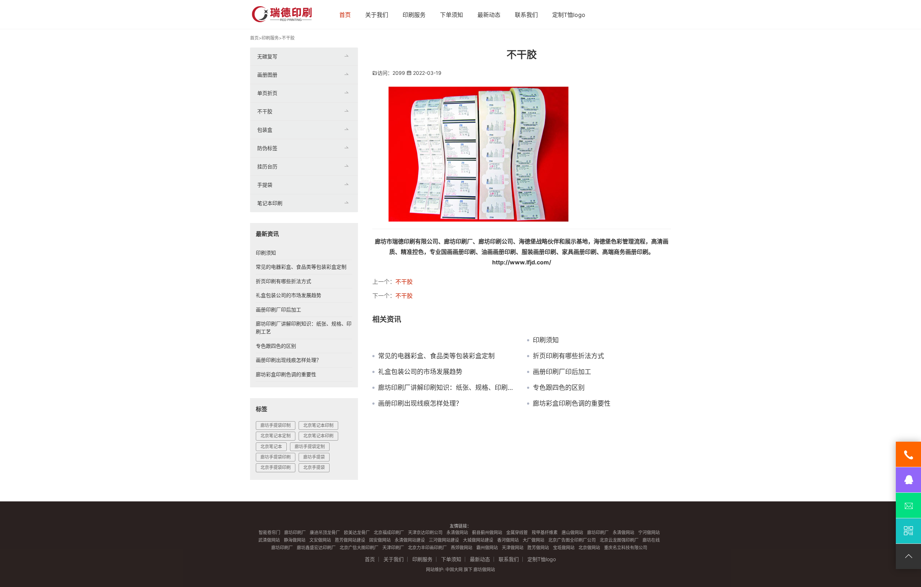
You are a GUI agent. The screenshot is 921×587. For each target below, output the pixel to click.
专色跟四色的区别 (559, 387)
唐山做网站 (572, 532)
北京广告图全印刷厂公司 (572, 540)
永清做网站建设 (410, 540)
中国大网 (454, 569)
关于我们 (376, 14)
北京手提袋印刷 (275, 467)
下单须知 (451, 14)
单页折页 (267, 93)
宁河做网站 (649, 532)
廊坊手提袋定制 (310, 446)
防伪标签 (267, 148)
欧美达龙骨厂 (357, 532)
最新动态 (488, 14)
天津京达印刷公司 (425, 532)
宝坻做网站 (564, 547)
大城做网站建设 (478, 540)
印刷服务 (414, 14)
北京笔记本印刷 (318, 435)
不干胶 (288, 38)
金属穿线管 (517, 532)
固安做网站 (380, 540)
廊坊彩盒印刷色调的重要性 (572, 403)
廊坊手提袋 (314, 457)
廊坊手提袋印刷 (275, 457)
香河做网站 (508, 540)
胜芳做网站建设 (350, 540)
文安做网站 (320, 540)
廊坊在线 (651, 540)
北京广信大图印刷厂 (359, 547)
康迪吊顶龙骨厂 (325, 532)
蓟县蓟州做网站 (487, 532)
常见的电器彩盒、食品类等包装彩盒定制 (436, 356)
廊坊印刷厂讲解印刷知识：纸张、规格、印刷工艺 (447, 387)
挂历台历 (267, 166)
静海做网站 (294, 540)
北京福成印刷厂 (389, 532)
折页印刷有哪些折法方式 (568, 356)
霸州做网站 (487, 547)
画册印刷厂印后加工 (562, 372)
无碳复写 (267, 56)
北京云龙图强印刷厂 (619, 540)
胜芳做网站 (538, 547)
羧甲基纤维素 (545, 532)
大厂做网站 (533, 540)
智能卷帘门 (269, 532)
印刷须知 (546, 340)
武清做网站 (269, 540)
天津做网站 (512, 547)
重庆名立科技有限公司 (625, 547)
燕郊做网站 (461, 547)
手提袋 (264, 185)
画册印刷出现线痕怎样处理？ (420, 403)
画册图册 (267, 75)
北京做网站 (589, 547)
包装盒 (264, 130)
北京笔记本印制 (318, 425)
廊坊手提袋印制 (275, 425)
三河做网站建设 (444, 540)
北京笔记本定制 (275, 435)
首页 (345, 14)
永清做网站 (457, 532)
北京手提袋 (314, 467)
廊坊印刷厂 (295, 532)
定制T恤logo (568, 14)
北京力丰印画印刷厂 (427, 547)
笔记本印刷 (269, 203)
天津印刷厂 (393, 547)
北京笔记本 (271, 446)
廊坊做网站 (484, 569)
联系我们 (526, 14)
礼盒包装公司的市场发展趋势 (420, 372)
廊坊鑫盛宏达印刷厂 (316, 547)
